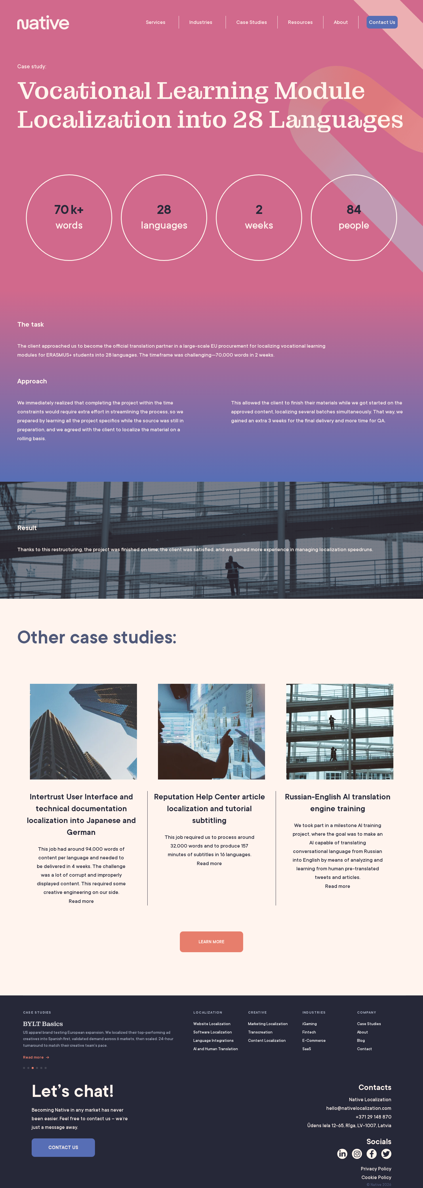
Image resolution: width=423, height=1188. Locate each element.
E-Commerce (314, 1040)
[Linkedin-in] (342, 1154)
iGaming (309, 1024)
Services (155, 22)
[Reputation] (37, 1068)
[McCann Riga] (24, 1068)
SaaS (306, 1049)
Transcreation (260, 1032)
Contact (364, 1049)
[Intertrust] (28, 1068)
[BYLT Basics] (33, 1068)
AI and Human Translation (215, 1049)
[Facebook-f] (372, 1154)
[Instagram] (357, 1154)
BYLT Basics (43, 1024)
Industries (200, 22)
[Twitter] (386, 1154)
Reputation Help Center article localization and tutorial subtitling (209, 808)
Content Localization (267, 1040)
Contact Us (382, 22)
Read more (33, 1057)
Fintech (309, 1032)
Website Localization (211, 1024)
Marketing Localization (268, 1024)
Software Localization (212, 1032)
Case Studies (251, 22)
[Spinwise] (41, 1068)
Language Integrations (213, 1040)
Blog (361, 1040)
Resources (300, 22)
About (341, 22)
